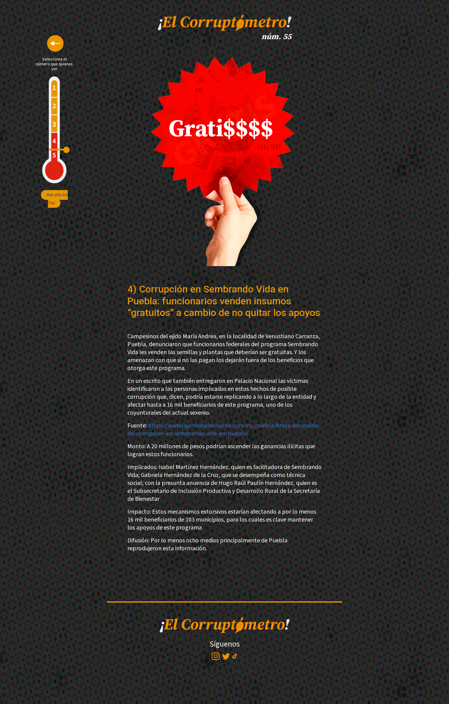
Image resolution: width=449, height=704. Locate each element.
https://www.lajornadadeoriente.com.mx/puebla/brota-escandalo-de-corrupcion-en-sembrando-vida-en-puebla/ (224, 429)
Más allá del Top (57, 199)
